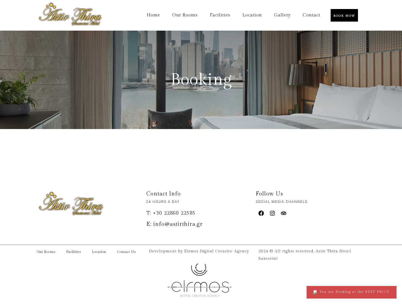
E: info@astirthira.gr (174, 224)
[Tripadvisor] (283, 213)
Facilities (220, 15)
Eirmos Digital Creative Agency (216, 251)
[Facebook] (261, 213)
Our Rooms (185, 15)
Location (252, 15)
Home (153, 15)
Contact (311, 15)
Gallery (282, 15)
